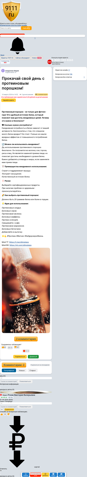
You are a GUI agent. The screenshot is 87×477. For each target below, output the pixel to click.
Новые (22, 371)
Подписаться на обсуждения (40, 365)
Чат (2, 409)
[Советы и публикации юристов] (11, 11)
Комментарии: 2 (14, 365)
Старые (33, 371)
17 (69, 70)
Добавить (45, 475)
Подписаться (20, 357)
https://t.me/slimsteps (19, 242)
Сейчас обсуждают (23, 58)
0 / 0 (27, 351)
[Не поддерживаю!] (8, 414)
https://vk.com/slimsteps (20, 245)
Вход (2, 55)
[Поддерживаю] (1, 414)
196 (71, 74)
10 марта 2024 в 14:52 (10, 94)
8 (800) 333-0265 (62, 60)
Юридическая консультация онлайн (13, 25)
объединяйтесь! (21, 23)
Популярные (9, 371)
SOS (49, 62)
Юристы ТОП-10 (7, 58)
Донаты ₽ (33, 357)
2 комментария (26, 339)
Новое (36, 58)
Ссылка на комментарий (9, 381)
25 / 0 (10, 347)
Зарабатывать (8, 100)
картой (37, 467)
